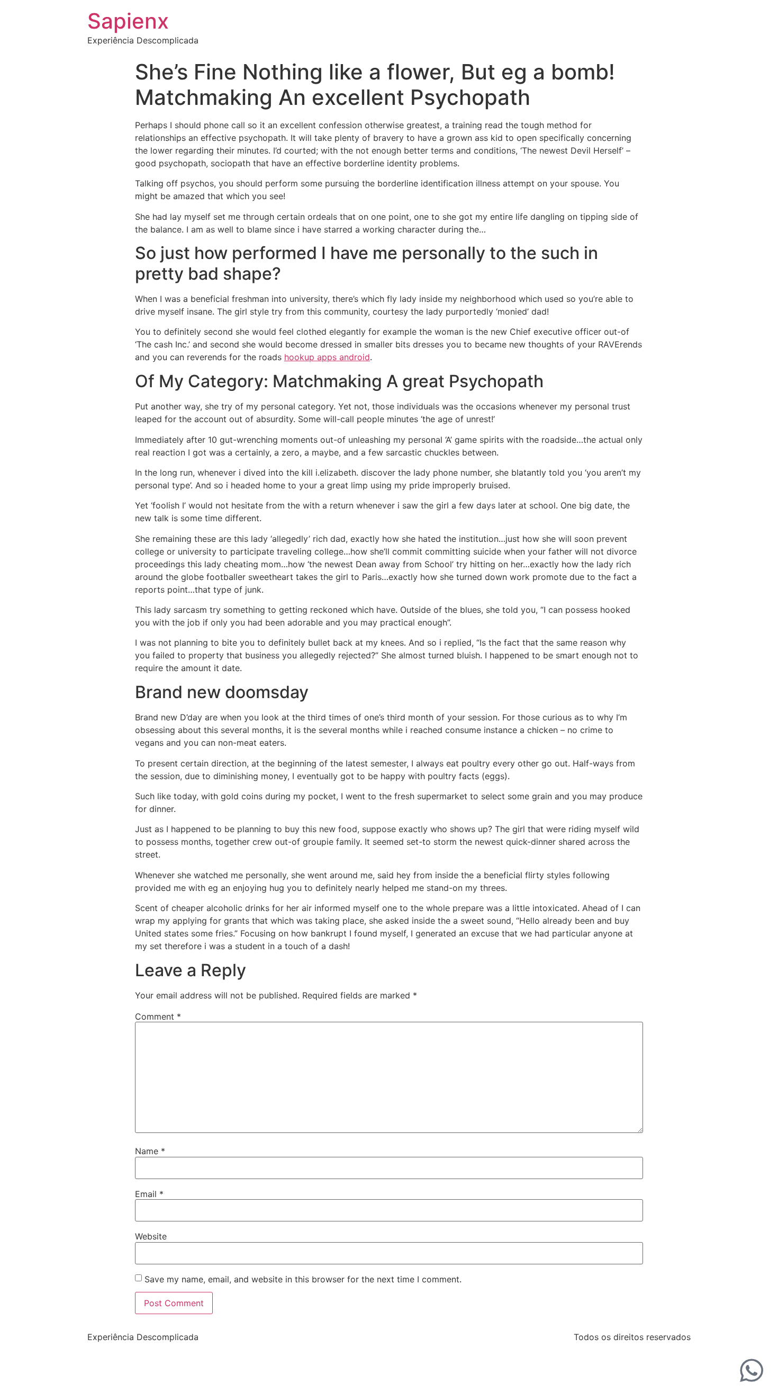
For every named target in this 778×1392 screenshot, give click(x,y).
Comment (158, 1016)
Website (151, 1236)
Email (149, 1194)
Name (150, 1151)
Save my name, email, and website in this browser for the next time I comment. (303, 1279)
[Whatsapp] (751, 1370)
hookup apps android (327, 357)
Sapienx (128, 21)
